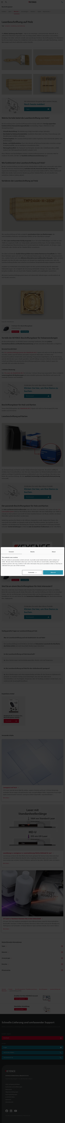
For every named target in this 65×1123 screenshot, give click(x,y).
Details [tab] (32, 551)
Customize (31, 572)
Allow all (53, 572)
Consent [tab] (11, 551)
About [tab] (54, 551)
